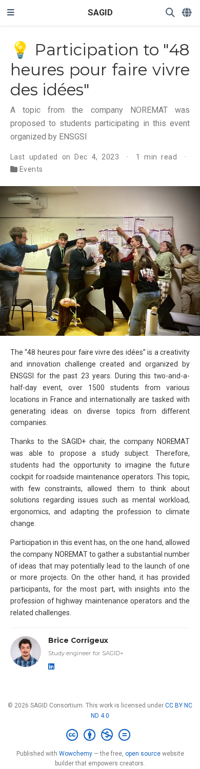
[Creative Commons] (100, 735)
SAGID (100, 12)
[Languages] (187, 13)
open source (143, 753)
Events (31, 169)
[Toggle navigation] (10, 13)
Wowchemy (75, 753)
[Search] (170, 13)
